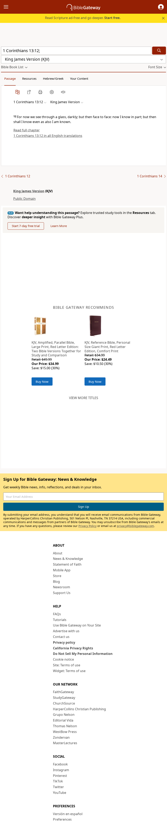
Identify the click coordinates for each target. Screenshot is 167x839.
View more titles (83, 398)
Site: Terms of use (66, 665)
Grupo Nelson (64, 714)
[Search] (159, 51)
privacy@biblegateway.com (135, 526)
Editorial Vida (63, 720)
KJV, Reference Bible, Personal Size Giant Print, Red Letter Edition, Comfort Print (107, 346)
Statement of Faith (67, 564)
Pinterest (60, 775)
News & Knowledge (68, 558)
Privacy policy (64, 642)
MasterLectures (65, 743)
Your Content (79, 78)
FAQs (57, 614)
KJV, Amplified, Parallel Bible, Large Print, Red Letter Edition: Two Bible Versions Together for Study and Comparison (56, 348)
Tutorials (59, 620)
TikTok (58, 781)
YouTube (59, 792)
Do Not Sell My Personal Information (83, 653)
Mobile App (61, 570)
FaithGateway (63, 692)
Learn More (59, 226)
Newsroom (61, 587)
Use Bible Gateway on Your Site (77, 625)
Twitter (58, 787)
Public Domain (24, 198)
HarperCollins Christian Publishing (79, 709)
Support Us (61, 593)
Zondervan (61, 737)
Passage (10, 78)
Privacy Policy (87, 526)
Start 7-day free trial (26, 226)
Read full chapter (26, 130)
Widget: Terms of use (69, 671)
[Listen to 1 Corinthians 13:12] (63, 92)
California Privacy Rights (73, 648)
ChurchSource (64, 703)
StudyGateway (64, 697)
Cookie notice (63, 659)
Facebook (60, 764)
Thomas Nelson (65, 726)
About (57, 553)
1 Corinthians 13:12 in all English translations (47, 135)
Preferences (62, 819)
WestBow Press (65, 731)
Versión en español (67, 814)
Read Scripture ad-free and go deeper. (83, 18)
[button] (161, 7)
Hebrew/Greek (53, 78)
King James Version (28, 191)
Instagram (61, 770)
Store (57, 576)
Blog (56, 581)
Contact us (61, 636)
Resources (29, 78)
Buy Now (42, 381)
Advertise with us (66, 631)
